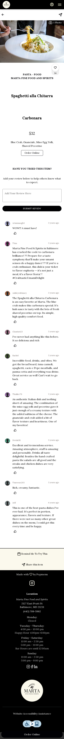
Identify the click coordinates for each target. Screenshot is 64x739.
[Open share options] (60, 15)
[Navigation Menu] (59, 4)
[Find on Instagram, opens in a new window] (32, 584)
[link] (32, 153)
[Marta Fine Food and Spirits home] (16, 4)
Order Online (32, 734)
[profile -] (52, 4)
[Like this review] (15, 233)
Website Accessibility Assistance (32, 713)
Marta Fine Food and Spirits (32, 690)
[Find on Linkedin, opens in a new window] (36, 667)
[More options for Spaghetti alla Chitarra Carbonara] (55, 67)
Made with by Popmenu (25, 574)
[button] (3, 15)
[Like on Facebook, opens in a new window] (32, 667)
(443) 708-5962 (32, 611)
